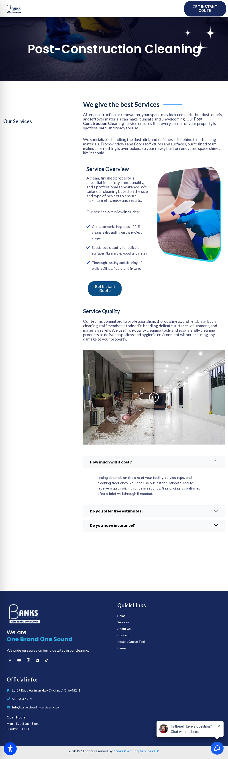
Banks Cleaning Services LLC (136, 751)
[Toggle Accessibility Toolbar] (10, 749)
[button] (154, 462)
